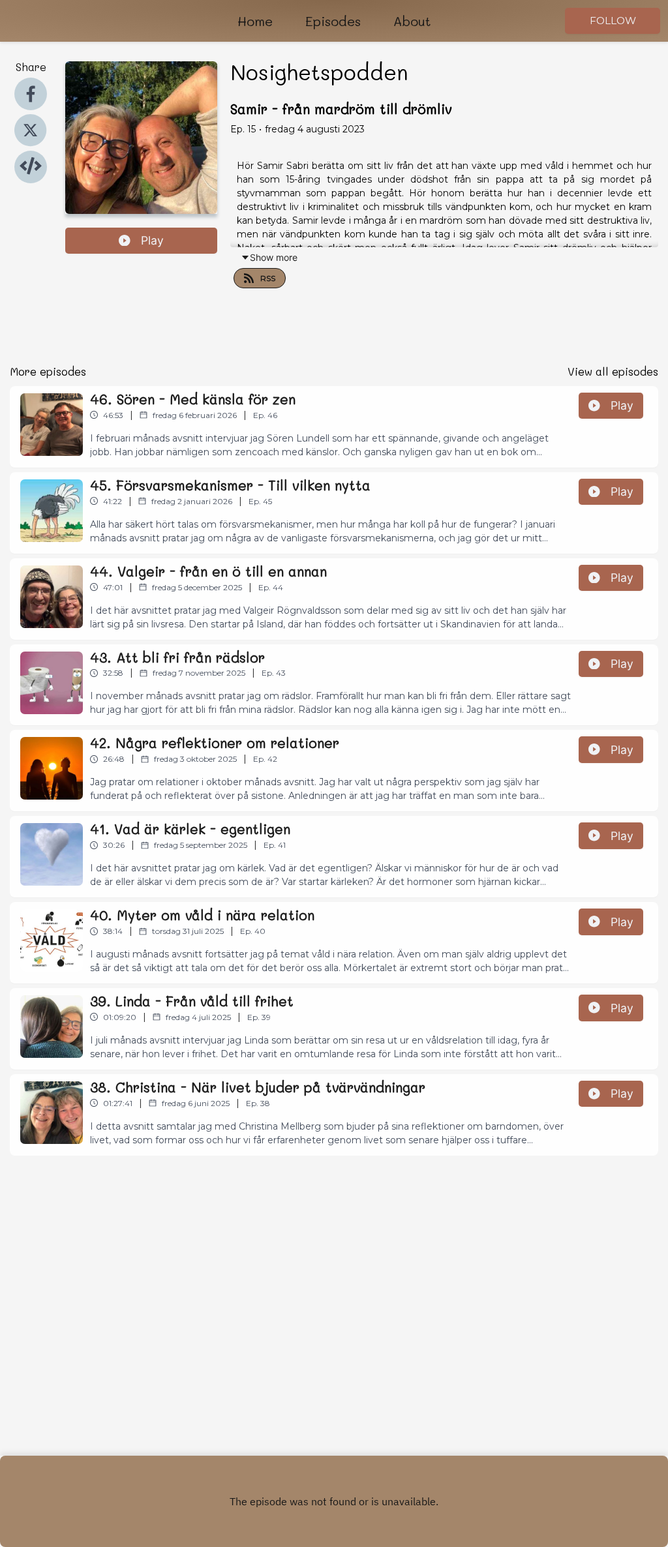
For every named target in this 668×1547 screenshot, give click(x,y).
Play (152, 240)
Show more (273, 257)
